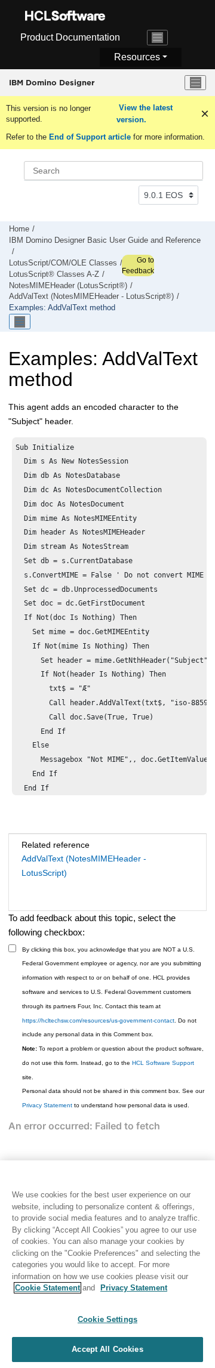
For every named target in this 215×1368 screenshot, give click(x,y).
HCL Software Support (163, 1063)
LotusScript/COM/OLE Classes (63, 263)
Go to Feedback (138, 265)
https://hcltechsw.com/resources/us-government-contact (98, 1020)
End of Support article (90, 136)
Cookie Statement (47, 1287)
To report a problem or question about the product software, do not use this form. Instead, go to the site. (113, 1062)
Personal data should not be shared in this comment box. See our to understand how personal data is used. (113, 1098)
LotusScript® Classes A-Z (54, 274)
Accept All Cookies (107, 1349)
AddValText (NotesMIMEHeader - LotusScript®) (91, 296)
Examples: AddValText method (62, 308)
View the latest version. (144, 113)
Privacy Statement (47, 1105)
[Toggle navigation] (157, 37)
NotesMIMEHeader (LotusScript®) (68, 286)
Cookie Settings (107, 1319)
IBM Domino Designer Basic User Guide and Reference (105, 240)
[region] (107, 1264)
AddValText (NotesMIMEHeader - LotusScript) (84, 866)
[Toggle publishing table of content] (19, 321)
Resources (137, 57)
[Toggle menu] (195, 83)
